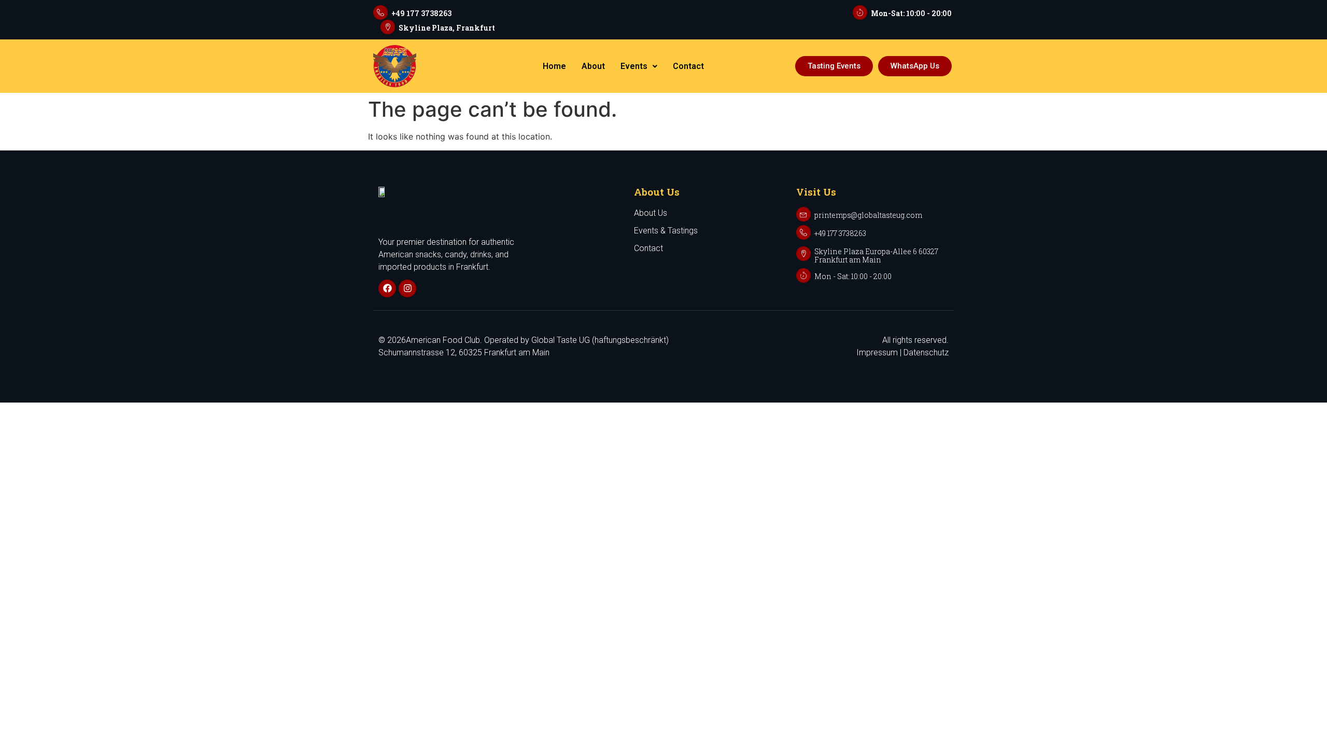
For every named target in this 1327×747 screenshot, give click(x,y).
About (593, 66)
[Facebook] (387, 288)
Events (633, 66)
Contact (688, 66)
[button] (639, 66)
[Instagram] (407, 288)
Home (554, 66)
